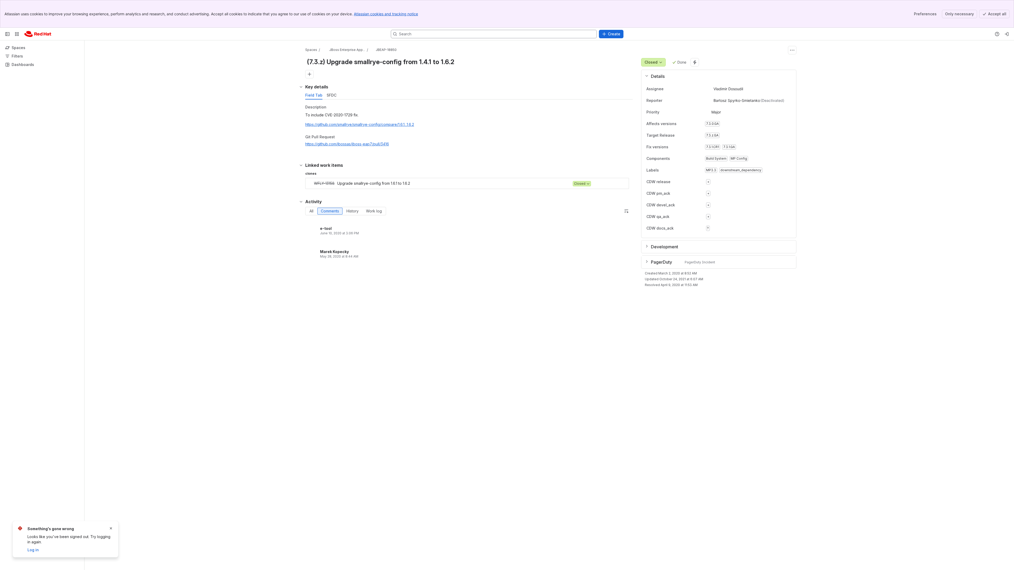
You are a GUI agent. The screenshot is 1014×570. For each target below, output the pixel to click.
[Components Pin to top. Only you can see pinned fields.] (681, 158)
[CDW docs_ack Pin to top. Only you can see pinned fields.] (685, 228)
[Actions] (792, 50)
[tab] (314, 95)
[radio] (311, 211)
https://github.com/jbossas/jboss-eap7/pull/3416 (347, 144)
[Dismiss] (111, 528)
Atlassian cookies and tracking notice (386, 14)
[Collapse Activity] (301, 201)
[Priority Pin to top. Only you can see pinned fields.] (671, 112)
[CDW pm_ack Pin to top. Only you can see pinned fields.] (682, 193)
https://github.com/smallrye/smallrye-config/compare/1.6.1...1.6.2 (359, 124)
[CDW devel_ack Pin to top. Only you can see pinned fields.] (686, 205)
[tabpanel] (469, 127)
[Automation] (695, 62)
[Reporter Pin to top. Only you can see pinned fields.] (666, 100)
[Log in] (1006, 34)
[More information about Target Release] (680, 136)
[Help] (997, 34)
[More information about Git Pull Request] (340, 137)
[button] (717, 76)
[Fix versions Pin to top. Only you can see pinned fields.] (680, 147)
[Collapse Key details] (301, 87)
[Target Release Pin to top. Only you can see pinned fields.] (686, 135)
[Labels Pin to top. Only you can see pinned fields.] (663, 170)
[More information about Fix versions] (674, 147)
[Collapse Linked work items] (301, 165)
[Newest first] (626, 211)
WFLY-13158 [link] (324, 183)
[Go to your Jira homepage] (37, 34)
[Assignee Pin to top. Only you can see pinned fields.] (668, 89)
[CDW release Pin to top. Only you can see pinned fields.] (682, 182)
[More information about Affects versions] (682, 124)
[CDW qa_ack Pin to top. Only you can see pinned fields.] (681, 217)
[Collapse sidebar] (7, 34)
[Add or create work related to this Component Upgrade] (309, 74)
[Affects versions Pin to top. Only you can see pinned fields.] (688, 124)
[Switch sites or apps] (17, 34)
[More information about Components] (675, 159)
